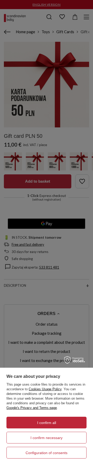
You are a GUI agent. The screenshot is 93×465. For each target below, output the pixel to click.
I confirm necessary (46, 438)
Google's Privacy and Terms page (31, 408)
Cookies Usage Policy (45, 389)
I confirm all (46, 423)
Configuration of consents (46, 453)
